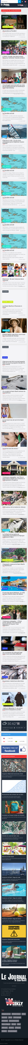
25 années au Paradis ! (9, 31)
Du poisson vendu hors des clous (13, 681)
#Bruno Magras (6, 1024)
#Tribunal (17, 1027)
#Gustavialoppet (12, 1031)
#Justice (11, 1027)
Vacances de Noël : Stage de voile (11, 856)
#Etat (19, 1024)
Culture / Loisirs (8, 26)
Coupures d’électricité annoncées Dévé (12, 961)
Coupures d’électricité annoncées (11, 918)
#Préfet (13, 1024)
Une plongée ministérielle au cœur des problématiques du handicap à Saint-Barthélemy (13, 86)
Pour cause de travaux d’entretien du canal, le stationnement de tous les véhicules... (12, 818)
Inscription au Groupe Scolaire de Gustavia (13, 794)
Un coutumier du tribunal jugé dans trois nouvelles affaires (12, 653)
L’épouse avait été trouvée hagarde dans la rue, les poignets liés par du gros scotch (13, 363)
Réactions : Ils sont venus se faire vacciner (13, 279)
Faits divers (6, 473)
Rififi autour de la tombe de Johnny (13, 507)
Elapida (12, 1040)
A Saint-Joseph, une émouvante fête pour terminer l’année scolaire (13, 57)
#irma (10, 1017)
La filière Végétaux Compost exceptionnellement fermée (9, 940)
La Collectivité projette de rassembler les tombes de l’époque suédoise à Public (13, 535)
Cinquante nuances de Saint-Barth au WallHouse (13, 564)
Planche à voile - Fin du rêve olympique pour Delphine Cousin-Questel (13, 142)
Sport (4, 136)
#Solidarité (4, 1020)
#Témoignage (17, 1017)
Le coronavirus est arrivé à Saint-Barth (13, 420)
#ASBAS (4, 1031)
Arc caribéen (7, 109)
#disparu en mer (6, 1014)
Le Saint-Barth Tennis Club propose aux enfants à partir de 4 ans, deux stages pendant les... (13, 900)
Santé (4, 81)
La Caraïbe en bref (8, 113)
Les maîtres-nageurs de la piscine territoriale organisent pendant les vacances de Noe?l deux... (13, 880)
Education (6, 52)
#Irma (23, 1014)
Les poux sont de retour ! (10, 448)
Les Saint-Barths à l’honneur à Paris (12, 306)
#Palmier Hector (16, 1014)
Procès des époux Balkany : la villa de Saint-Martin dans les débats (13, 593)
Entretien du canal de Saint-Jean (10, 815)
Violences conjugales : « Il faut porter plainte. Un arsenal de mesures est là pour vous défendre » (12, 623)
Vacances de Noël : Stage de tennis (11, 898)
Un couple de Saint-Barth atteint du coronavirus (13, 392)
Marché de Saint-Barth (8, 836)
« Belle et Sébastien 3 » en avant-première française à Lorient (12, 708)
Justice (5, 357)
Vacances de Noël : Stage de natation (12, 877)
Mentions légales (4, 1043)
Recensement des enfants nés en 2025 (12, 774)
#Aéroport (4, 1027)
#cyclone (4, 1017)
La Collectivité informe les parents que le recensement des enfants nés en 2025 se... (11, 776)
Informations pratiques (8, 756)
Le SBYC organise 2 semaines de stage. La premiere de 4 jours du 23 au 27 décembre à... (14, 859)
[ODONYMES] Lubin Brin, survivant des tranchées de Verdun (13, 335)
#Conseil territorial (13, 1020)
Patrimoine (6, 330)
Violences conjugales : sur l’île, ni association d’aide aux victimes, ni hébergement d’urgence (13, 478)
